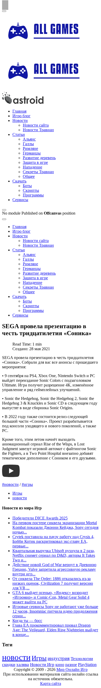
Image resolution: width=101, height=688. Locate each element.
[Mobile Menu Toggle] (4, 11)
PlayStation (87, 664)
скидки (8, 664)
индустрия (59, 658)
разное (71, 664)
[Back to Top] (5, 5)
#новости (10, 484)
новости (19, 498)
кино (59, 664)
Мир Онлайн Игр (72, 669)
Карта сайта (50, 683)
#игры (27, 484)
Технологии (82, 658)
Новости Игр (42, 664)
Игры (17, 493)
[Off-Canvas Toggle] (4, 210)
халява (22, 664)
